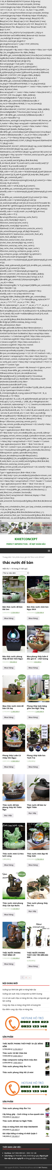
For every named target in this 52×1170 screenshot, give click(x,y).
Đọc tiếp (8, 815)
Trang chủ (7, 557)
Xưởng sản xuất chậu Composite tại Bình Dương (22, 994)
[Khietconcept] (26, 533)
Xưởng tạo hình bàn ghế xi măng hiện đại (19, 989)
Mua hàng (8, 618)
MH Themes (43, 1167)
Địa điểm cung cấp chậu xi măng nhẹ (18, 1009)
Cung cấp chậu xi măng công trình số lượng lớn (22, 1005)
